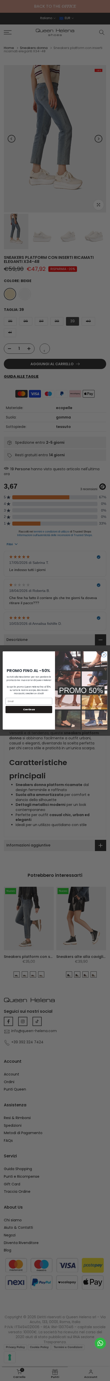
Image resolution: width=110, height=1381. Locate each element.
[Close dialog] (104, 654)
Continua (29, 709)
